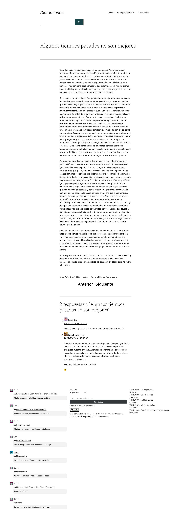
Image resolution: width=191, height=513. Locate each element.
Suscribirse (98, 402)
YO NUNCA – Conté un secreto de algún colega (149, 410)
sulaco (16, 452)
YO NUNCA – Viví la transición (142, 405)
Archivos (73, 390)
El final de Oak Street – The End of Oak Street (35, 487)
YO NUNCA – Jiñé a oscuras (141, 395)
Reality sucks (111, 277)
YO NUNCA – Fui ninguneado (141, 390)
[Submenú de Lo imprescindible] (134, 12)
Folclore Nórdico (98, 277)
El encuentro (21, 456)
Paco (70, 320)
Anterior (85, 284)
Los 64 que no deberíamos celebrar (31, 409)
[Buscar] (79, 22)
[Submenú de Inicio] (114, 12)
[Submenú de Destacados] (150, 12)
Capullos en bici (23, 425)
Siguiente (104, 284)
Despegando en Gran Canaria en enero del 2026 (36, 394)
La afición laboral (23, 440)
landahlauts (73, 335)
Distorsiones (52, 12)
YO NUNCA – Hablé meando (141, 400)
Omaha (19, 503)
